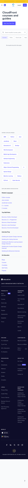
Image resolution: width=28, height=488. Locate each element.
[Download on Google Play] (5, 436)
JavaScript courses (7, 203)
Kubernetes (7, 163)
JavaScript (6, 141)
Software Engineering (9, 158)
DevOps (17, 145)
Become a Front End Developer (10, 228)
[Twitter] (15, 446)
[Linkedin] (11, 446)
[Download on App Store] (5, 432)
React (15, 141)
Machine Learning (8, 176)
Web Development (8, 150)
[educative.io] (5, 5)
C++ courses (5, 205)
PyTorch (6, 180)
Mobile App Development (10, 154)
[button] (2, 5)
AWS (5, 137)
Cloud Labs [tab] (18, 37)
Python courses (6, 197)
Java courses (5, 200)
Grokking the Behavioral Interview (11, 251)
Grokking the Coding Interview (10, 239)
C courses (4, 208)
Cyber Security (16, 180)
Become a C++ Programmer (9, 220)
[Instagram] (22, 446)
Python (12, 137)
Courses (4, 262)
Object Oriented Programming (11, 167)
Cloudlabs (4, 265)
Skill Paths (4, 268)
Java (20, 137)
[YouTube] (18, 446)
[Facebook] (7, 446)
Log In (19, 5)
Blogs (3, 260)
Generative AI (7, 145)
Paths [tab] (11, 37)
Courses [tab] (4, 37)
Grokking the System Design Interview (12, 236)
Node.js (19, 176)
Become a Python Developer (9, 217)
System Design (7, 171)
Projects (4, 270)
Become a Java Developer (9, 225)
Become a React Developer (9, 222)
